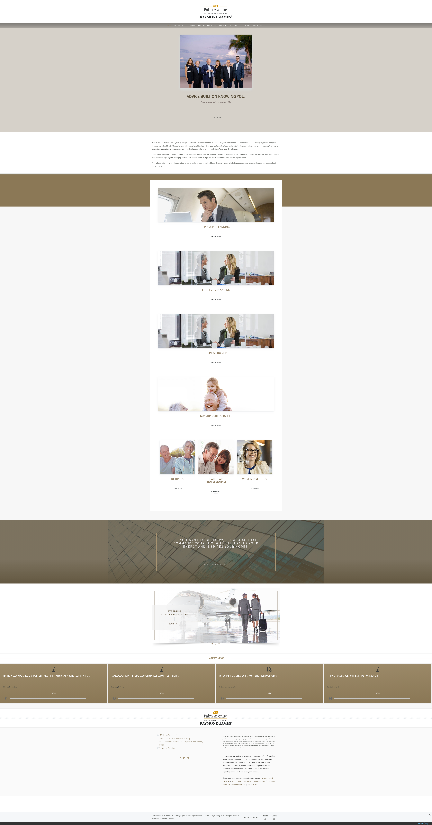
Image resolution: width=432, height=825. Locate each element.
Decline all (265, 817)
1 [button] (212, 643)
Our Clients (179, 26)
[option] (216, 615)
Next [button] (429, 683)
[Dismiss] (429, 815)
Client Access (259, 26)
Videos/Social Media (207, 26)
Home (169, 26)
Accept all (274, 817)
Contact (246, 26)
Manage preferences (251, 817)
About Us (223, 26)
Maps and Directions (167, 748)
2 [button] (215, 643)
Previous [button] (3, 683)
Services (191, 26)
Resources (235, 26)
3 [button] (219, 643)
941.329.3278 (168, 734)
